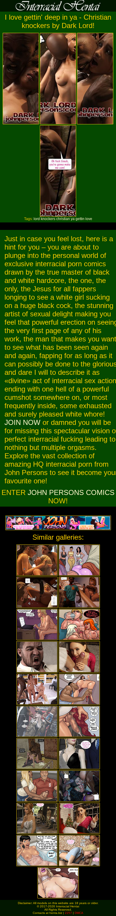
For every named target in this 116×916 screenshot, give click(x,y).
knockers (48, 219)
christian (63, 219)
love (88, 219)
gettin (80, 219)
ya (73, 219)
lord (37, 219)
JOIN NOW (22, 422)
